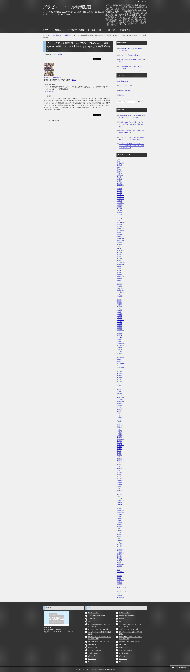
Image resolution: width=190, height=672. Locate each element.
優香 (118, 570)
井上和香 (119, 209)
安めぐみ (119, 556)
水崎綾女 (119, 530)
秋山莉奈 (119, 171)
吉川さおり (120, 580)
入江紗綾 (119, 211)
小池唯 (119, 312)
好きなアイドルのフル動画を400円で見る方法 (132, 61)
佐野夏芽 (119, 347)
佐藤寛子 (119, 342)
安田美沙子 (120, 554)
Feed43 (54, 109)
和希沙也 (119, 260)
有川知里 (119, 179)
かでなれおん (121, 262)
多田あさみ (120, 401)
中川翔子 (119, 435)
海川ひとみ (120, 250)
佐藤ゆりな (120, 343)
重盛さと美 (120, 357)
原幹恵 (119, 486)
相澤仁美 (119, 165)
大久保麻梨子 (121, 222)
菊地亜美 (119, 284)
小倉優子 (119, 234)
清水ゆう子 (120, 363)
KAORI (119, 248)
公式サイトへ (50, 91)
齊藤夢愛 (119, 334)
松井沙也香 (120, 512)
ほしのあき (120, 498)
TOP (46, 30)
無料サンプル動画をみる (52, 77)
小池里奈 (119, 314)
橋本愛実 (119, 472)
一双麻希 (119, 201)
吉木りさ (119, 582)
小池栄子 (119, 310)
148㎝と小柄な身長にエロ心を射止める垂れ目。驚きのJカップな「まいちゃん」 (132, 116)
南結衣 (119, 536)
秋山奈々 (119, 169)
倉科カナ (119, 306)
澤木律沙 (119, 351)
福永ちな (119, 494)
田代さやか (120, 399)
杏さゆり (119, 183)
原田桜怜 (119, 484)
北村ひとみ (120, 290)
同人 (89, 662)
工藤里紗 (119, 302)
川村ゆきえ (120, 278)
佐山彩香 (119, 349)
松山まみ (119, 522)
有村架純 (119, 181)
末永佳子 (119, 371)
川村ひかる (120, 276)
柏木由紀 (119, 258)
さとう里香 (120, 345)
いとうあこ (120, 203)
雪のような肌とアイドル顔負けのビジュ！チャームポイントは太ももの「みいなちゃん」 (131, 124)
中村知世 (119, 449)
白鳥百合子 (120, 367)
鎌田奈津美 (120, 264)
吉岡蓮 (119, 578)
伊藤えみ (119, 205)
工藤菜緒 (119, 300)
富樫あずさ (120, 425)
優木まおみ (120, 572)
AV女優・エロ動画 (95, 30)
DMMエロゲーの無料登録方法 (97, 615)
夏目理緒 (119, 455)
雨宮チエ (119, 173)
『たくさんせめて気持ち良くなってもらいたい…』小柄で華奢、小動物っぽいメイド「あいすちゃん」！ (131, 146)
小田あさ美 (120, 238)
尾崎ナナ (119, 236)
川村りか (119, 280)
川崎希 (119, 266)
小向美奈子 (120, 330)
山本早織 (119, 566)
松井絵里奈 (120, 510)
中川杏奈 (119, 433)
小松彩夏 (119, 324)
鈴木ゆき (119, 381)
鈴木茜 (119, 379)
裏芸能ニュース (59, 30)
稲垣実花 (119, 207)
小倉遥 (119, 232)
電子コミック (92, 644)
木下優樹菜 (120, 292)
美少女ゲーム (126, 30)
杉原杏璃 (119, 375)
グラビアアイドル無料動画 (67, 7)
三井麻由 (119, 532)
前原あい (119, 508)
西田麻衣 (119, 459)
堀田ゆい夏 (120, 500)
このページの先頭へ (181, 667)
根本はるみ (120, 465)
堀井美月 (119, 504)
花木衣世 (119, 478)
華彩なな (119, 256)
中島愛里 (119, 443)
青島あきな (120, 167)
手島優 (119, 421)
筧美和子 (119, 254)
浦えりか (119, 218)
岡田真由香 (120, 228)
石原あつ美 (120, 199)
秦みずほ (119, 474)
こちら (74, 80)
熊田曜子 (119, 304)
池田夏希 (119, 189)
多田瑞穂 (119, 403)
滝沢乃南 (119, 395)
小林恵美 (119, 326)
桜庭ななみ (120, 336)
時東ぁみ (119, 427)
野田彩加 (119, 468)
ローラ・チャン (121, 592)
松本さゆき (120, 520)
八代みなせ (120, 552)
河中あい (119, 268)
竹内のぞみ (120, 397)
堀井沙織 (119, 502)
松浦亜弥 (119, 514)
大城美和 (119, 224)
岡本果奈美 (120, 230)
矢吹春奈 (119, 558)
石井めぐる (120, 195)
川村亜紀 (119, 274)
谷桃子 (119, 411)
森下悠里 (119, 546)
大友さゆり (120, 226)
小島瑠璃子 (120, 320)
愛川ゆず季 (120, 163)
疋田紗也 (119, 490)
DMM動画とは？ (93, 618)
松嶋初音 (119, 518)
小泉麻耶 (119, 316)
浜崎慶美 (119, 480)
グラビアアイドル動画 (77, 30)
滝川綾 (119, 391)
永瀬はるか (120, 445)
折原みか (119, 244)
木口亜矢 (119, 286)
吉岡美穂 (119, 576)
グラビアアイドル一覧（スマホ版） (98, 629)
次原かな (119, 417)
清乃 (118, 294)
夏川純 (119, 453)
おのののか (120, 240)
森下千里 (119, 544)
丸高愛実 (119, 526)
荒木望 (119, 177)
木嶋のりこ (120, 288)
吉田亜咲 (119, 584)
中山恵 (119, 451)
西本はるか (120, 461)
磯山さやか (120, 197)
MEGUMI (119, 540)
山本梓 (119, 562)
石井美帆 (119, 193)
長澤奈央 (119, 441)
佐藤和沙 (119, 340)
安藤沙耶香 (120, 185)
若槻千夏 (119, 595)
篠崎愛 (119, 359)
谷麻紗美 (119, 409)
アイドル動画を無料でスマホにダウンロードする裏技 (131, 67)
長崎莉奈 (119, 437)
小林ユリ (119, 328)
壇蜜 (118, 413)
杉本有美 (119, 373)
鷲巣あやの (120, 597)
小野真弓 (119, 242)
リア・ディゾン (121, 588)
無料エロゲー (112, 30)
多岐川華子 (120, 393)
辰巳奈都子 (120, 405)
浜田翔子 (119, 482)
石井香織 (119, 191)
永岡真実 (119, 431)
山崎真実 (119, 560)
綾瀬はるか (120, 175)
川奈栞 (119, 270)
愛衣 (118, 161)
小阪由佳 (119, 318)
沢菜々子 (119, 353)
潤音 (118, 365)
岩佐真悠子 (120, 213)
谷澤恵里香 (120, 550)
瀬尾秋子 (119, 385)
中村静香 (119, 447)
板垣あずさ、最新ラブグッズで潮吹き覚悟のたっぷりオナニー (131, 131)
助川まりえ (120, 377)
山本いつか (120, 564)
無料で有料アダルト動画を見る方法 (129, 55)
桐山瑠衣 (119, 296)
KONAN (119, 322)
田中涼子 (119, 407)
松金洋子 (119, 516)
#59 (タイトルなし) (93, 613)
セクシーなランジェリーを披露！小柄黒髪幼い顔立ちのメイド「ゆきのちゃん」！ (131, 138)
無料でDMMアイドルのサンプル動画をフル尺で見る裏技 (132, 49)
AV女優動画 (58, 54)
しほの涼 (119, 361)
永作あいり (120, 439)
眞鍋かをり (120, 524)
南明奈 (119, 534)
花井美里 (119, 476)
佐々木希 (119, 338)
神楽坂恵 (119, 252)
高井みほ (119, 389)
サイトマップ (143, 1)
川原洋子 (119, 272)
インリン (119, 215)
